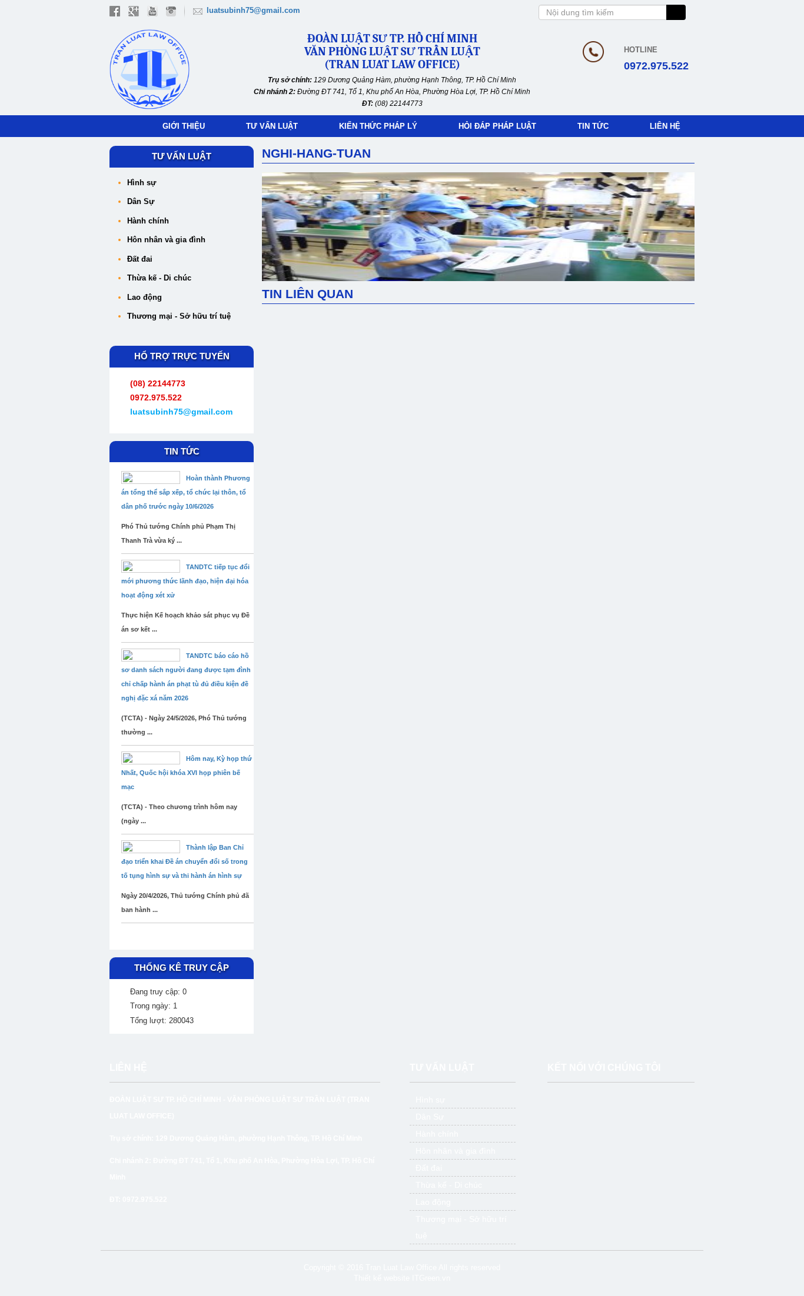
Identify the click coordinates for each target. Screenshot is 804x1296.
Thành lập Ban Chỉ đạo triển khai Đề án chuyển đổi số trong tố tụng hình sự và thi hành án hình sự (184, 861)
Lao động (144, 297)
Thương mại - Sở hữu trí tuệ (179, 316)
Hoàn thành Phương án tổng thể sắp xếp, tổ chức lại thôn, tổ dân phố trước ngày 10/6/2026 (185, 492)
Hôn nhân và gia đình (166, 239)
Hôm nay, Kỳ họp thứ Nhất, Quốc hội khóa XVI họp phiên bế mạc (186, 772)
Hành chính (148, 220)
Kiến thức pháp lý (378, 126)
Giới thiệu (183, 126)
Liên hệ (665, 126)
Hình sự (141, 182)
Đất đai (139, 259)
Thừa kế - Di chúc (159, 277)
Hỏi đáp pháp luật (497, 126)
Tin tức (593, 126)
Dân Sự (140, 201)
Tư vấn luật (272, 126)
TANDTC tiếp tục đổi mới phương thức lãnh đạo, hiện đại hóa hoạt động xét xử (185, 581)
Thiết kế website (382, 1278)
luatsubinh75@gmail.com (253, 10)
